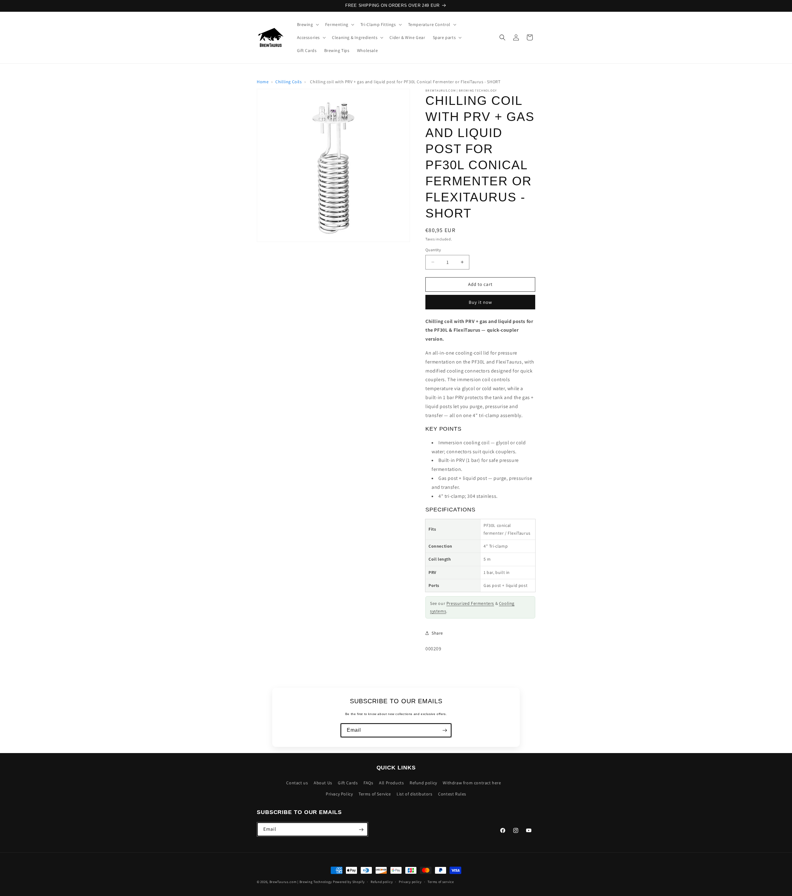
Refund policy (423, 783)
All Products (391, 783)
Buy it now (480, 302)
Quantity (433, 249)
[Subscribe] (444, 730)
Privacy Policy (339, 794)
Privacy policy (410, 881)
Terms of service (441, 881)
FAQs (368, 783)
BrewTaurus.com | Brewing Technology (300, 882)
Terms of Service (375, 794)
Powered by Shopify (349, 882)
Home (263, 81)
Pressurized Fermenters (470, 603)
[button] (307, 24)
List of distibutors (414, 794)
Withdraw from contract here (472, 783)
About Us (323, 783)
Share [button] (437, 633)
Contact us (297, 783)
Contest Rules (452, 794)
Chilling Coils (288, 81)
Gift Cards (348, 783)
